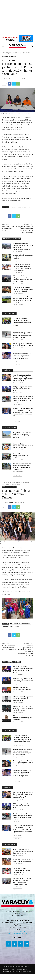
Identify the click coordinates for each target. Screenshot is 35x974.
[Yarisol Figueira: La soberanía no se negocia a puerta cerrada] (6, 346)
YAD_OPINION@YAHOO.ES (17, 931)
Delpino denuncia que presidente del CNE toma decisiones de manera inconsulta (25, 229)
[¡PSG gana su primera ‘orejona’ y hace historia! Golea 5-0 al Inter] (6, 389)
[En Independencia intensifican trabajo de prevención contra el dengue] (6, 257)
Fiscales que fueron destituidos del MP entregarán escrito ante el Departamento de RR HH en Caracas (23, 399)
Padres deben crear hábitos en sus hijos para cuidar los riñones (23, 455)
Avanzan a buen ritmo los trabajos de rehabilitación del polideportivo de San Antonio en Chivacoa (22, 299)
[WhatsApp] (18, 84)
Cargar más (17, 364)
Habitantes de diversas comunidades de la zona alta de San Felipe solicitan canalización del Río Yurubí (23, 246)
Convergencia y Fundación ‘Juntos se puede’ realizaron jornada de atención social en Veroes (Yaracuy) (22, 267)
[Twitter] (14, 84)
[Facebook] (9, 84)
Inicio (3, 52)
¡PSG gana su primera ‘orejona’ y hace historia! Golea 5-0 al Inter (23, 388)
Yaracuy (30, 207)
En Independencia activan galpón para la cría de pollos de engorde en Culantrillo (23, 289)
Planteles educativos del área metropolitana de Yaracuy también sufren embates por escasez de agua (22, 466)
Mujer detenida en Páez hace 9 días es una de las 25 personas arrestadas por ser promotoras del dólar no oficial (23, 377)
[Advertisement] (17, 17)
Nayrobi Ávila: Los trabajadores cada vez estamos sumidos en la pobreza (23, 446)
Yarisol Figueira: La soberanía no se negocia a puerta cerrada (23, 344)
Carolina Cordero (8, 79)
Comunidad (9, 52)
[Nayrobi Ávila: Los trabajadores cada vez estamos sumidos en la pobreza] (6, 446)
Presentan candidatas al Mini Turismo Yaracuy (9, 228)
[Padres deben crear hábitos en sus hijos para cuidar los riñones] (6, 456)
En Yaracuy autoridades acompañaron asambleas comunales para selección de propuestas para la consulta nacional (22, 322)
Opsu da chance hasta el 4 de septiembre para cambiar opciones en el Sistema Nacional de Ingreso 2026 (22, 356)
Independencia (12, 56)
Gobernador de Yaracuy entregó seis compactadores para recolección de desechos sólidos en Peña (22, 278)
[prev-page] (3, 308)
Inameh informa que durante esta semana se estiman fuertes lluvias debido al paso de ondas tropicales (22, 334)
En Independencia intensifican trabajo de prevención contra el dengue (22, 257)
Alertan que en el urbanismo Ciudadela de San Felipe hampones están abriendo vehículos (22, 435)
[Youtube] (26, 944)
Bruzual (4, 301)
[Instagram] (14, 944)
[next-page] (6, 308)
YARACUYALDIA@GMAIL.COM (17, 934)
